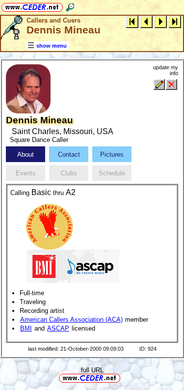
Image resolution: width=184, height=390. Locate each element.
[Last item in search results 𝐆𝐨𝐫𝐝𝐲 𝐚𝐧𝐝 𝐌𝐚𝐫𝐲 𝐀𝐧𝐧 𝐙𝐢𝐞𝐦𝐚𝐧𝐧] (175, 21)
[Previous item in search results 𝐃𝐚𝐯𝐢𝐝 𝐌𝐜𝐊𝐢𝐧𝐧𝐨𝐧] (146, 21)
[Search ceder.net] (70, 5)
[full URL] (124, 377)
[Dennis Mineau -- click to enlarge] (28, 111)
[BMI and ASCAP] (72, 265)
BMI (26, 328)
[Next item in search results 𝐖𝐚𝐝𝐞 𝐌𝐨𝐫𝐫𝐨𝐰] (161, 21)
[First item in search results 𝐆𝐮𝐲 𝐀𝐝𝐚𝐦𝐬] (132, 21)
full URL (92, 370)
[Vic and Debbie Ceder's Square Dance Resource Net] (32, 5)
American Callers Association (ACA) (71, 319)
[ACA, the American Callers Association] (49, 226)
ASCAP (58, 328)
